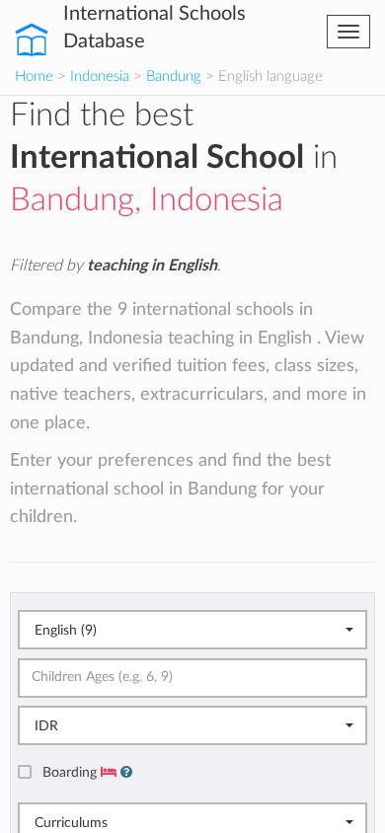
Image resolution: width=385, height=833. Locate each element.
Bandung (173, 76)
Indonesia (99, 76)
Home (34, 76)
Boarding (71, 772)
